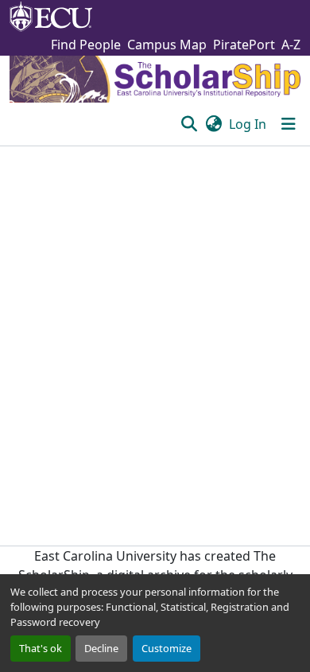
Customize (166, 648)
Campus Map (167, 44)
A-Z (290, 44)
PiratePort (244, 44)
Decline (101, 648)
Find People (86, 44)
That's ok (40, 648)
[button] (189, 124)
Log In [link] (247, 124)
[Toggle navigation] (288, 124)
